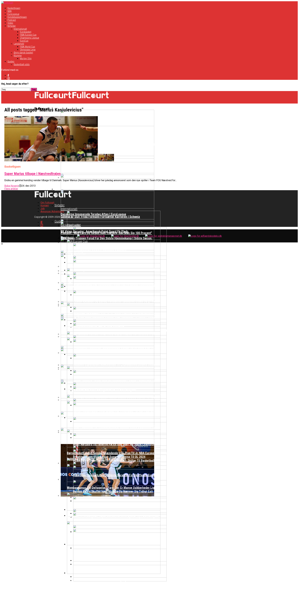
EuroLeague (13, 14)
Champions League (29, 37)
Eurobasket (25, 31)
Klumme (18, 55)
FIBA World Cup (27, 46)
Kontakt (44, 205)
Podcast (11, 20)
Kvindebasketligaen (17, 17)
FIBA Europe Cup (28, 34)
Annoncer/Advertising (52, 211)
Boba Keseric (11, 185)
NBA (9, 11)
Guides (10, 61)
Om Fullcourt (47, 202)
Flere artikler (11, 188)
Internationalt (20, 28)
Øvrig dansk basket (23, 52)
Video (10, 23)
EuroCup (24, 40)
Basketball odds (22, 64)
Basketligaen (13, 8)
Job (42, 208)
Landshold (19, 43)
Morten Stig (25, 58)
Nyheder (11, 25)
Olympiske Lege (28, 49)
